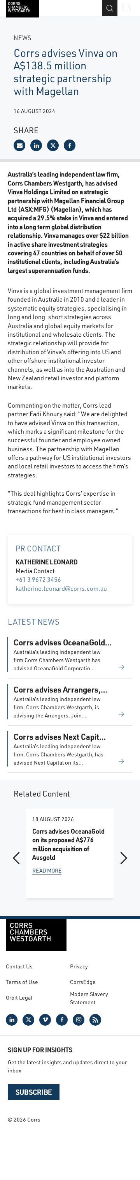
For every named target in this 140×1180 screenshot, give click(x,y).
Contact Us (19, 966)
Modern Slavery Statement (89, 998)
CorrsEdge (83, 982)
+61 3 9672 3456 (38, 579)
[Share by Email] (19, 145)
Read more (46, 870)
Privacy (79, 966)
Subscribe (34, 1092)
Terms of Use (22, 982)
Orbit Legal (19, 997)
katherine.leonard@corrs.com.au (61, 588)
